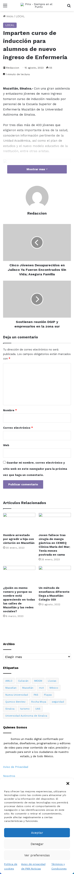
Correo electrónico (18, 427)
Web (6, 445)
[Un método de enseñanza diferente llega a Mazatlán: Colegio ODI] (55, 575)
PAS (36, 694)
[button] (68, 783)
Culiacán (23, 680)
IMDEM (38, 680)
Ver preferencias (37, 855)
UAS (37, 708)
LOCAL (20, 16)
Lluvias (52, 680)
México (54, 687)
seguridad (58, 701)
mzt (41, 687)
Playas (48, 694)
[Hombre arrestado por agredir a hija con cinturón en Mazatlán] (19, 522)
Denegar (37, 844)
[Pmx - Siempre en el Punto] (37, 5)
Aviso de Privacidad (15, 766)
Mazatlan (10, 687)
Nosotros (9, 776)
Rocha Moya (38, 701)
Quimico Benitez (15, 701)
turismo (25, 708)
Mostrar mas (36, 169)
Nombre (10, 410)
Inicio (9, 16)
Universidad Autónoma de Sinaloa (26, 715)
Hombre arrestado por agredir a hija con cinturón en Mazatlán (19, 538)
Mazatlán (27, 687)
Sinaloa (9, 708)
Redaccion (12, 67)
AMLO (8, 680)
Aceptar (37, 833)
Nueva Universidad (16, 694)
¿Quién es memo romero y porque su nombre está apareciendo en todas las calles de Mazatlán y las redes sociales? (19, 599)
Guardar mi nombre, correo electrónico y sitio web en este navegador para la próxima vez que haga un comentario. (35, 469)
